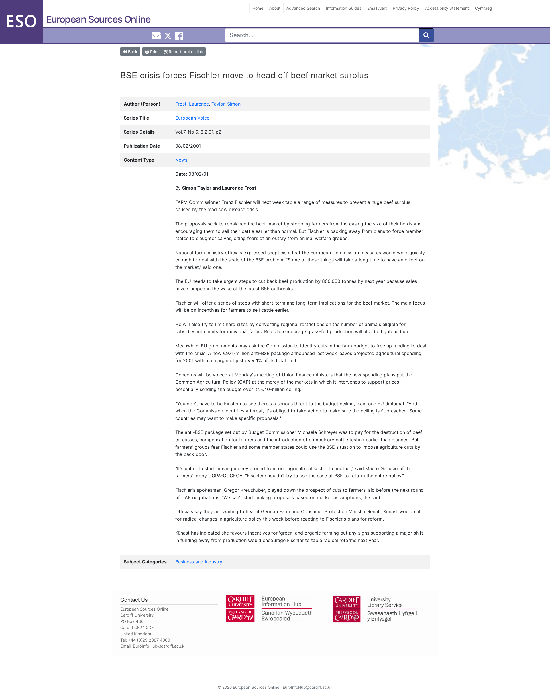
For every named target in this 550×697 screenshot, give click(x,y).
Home (257, 8)
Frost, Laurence (192, 104)
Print (154, 51)
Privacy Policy (406, 8)
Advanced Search (303, 8)
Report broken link (185, 51)
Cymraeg (483, 8)
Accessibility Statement (447, 8)
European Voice (192, 118)
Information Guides (343, 8)
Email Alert (377, 8)
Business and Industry (198, 562)
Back (132, 51)
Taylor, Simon (226, 104)
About (274, 8)
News (181, 160)
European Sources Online (98, 19)
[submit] (426, 35)
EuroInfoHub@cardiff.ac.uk (158, 646)
